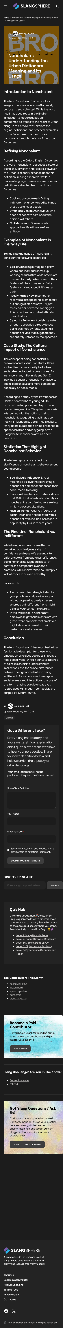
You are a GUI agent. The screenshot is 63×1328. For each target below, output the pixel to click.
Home (6, 17)
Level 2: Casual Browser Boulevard (36, 939)
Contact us (10, 1299)
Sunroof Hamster (19, 1080)
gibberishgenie (18, 998)
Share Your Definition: (19, 788)
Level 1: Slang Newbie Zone (32, 935)
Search (54, 885)
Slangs (9, 717)
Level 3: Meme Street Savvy (32, 942)
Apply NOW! (20, 1048)
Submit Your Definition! (25, 860)
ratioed (14, 1084)
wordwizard (16, 987)
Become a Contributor (16, 1280)
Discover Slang (19, 877)
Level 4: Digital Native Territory (34, 946)
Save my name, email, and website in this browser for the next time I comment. (32, 850)
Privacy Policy (11, 1294)
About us (9, 1275)
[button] (5, 6)
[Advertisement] (31, 1197)
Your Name (13, 813)
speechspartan (18, 991)
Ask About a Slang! (14, 1284)
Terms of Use (11, 1289)
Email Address (15, 831)
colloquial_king (18, 983)
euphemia (15, 994)
